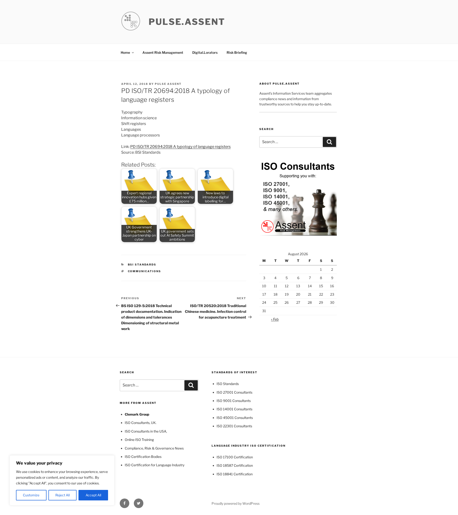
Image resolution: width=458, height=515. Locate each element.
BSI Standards (142, 264)
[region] (62, 480)
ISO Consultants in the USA (145, 431)
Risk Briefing (237, 52)
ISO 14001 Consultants (234, 409)
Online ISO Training (139, 440)
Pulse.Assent (187, 21)
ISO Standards (228, 384)
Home (125, 52)
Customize (31, 495)
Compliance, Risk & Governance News (154, 448)
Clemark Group (137, 414)
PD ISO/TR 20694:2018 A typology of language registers (180, 146)
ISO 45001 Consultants (235, 418)
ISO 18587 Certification (235, 465)
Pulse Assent (168, 84)
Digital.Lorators (205, 52)
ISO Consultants (137, 423)
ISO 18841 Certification (235, 474)
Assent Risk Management (162, 52)
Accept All (93, 495)
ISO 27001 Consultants (234, 392)
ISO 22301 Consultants (234, 426)
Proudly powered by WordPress (236, 503)
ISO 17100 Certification (235, 457)
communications (144, 271)
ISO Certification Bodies (143, 457)
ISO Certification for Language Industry (154, 465)
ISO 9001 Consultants (234, 401)
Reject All (62, 495)
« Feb (275, 319)
